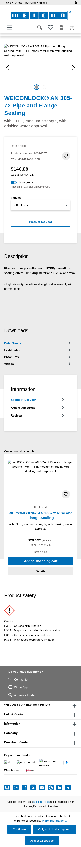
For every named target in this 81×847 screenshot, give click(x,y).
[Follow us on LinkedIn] (60, 787)
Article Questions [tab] (23, 407)
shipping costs (41, 801)
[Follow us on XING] (68, 787)
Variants (16, 197)
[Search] (39, 27)
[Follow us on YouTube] (43, 787)
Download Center (16, 742)
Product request (40, 221)
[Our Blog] (8, 787)
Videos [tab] (9, 363)
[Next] (74, 67)
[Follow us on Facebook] (26, 787)
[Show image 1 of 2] (36, 87)
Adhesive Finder (25, 695)
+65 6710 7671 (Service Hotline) (25, 2)
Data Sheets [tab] (12, 343)
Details (40, 571)
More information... (54, 820)
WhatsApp (21, 687)
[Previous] (7, 67)
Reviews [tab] (17, 415)
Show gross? (25, 182)
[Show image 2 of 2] (44, 87)
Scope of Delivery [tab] (23, 399)
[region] (40, 67)
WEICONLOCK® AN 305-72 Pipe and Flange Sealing (41, 515)
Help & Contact (15, 714)
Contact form (22, 679)
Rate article (18, 145)
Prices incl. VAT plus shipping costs (30, 186)
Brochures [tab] (11, 357)
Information (12, 723)
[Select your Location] (75, 2)
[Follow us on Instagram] (17, 787)
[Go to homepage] (40, 15)
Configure (19, 829)
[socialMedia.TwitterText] (34, 787)
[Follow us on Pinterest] (52, 787)
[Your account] (61, 27)
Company (11, 733)
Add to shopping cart (40, 561)
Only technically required (54, 829)
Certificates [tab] (12, 350)
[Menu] (9, 27)
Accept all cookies (42, 840)
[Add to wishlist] (66, 156)
